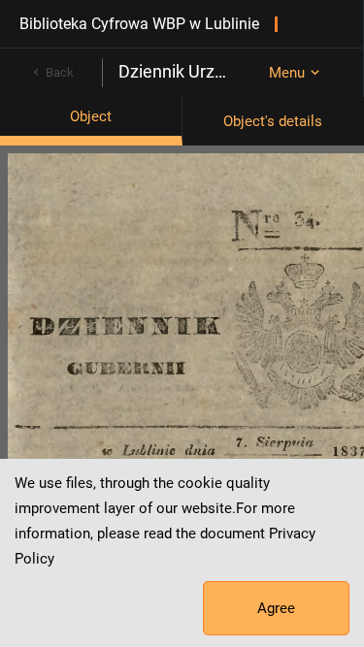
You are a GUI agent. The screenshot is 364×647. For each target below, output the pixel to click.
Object (91, 116)
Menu (287, 72)
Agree (276, 608)
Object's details (272, 121)
